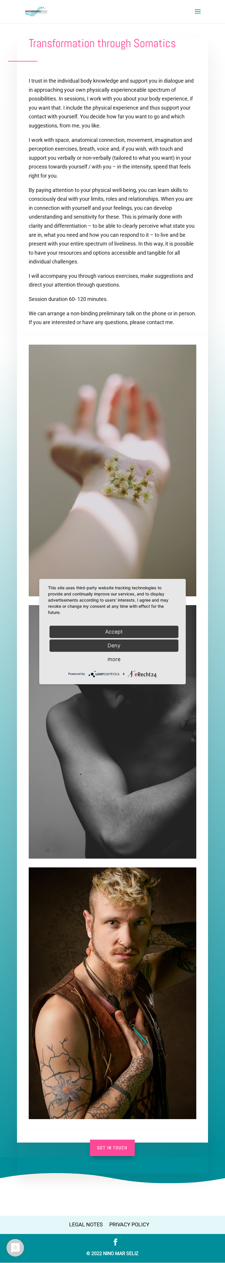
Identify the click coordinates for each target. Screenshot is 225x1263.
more (114, 659)
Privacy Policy (129, 1224)
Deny (114, 645)
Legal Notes (86, 1224)
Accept (114, 632)
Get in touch (112, 1147)
